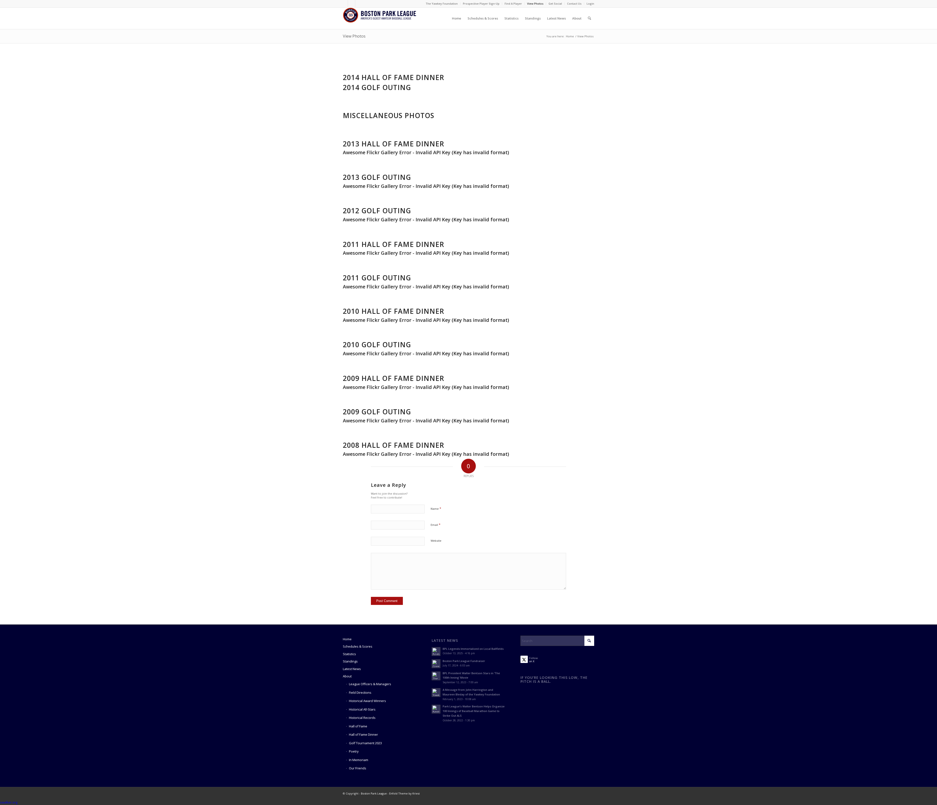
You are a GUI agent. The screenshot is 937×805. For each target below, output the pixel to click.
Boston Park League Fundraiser (464, 661)
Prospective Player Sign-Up (481, 3)
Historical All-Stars (362, 709)
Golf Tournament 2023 (365, 743)
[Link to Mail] (359, 3)
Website (436, 540)
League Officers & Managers (370, 684)
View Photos (535, 3)
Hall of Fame (358, 726)
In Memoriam (358, 760)
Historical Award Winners (367, 701)
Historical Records (362, 717)
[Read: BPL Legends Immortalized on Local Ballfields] (436, 651)
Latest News (352, 669)
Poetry (354, 751)
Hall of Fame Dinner (363, 734)
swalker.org (8, 802)
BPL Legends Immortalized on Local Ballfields (473, 649)
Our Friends (357, 768)
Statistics (349, 654)
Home (347, 639)
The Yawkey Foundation (442, 3)
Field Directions (360, 692)
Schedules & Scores (357, 646)
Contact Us (574, 3)
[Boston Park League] (379, 18)
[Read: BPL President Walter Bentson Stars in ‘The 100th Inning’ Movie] (436, 676)
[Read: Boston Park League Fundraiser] (436, 663)
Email (435, 524)
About (347, 676)
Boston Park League (374, 793)
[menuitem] (441, 3)
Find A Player (513, 3)
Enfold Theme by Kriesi (404, 793)
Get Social (555, 3)
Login (590, 3)
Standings (350, 661)
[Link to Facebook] (344, 3)
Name (436, 508)
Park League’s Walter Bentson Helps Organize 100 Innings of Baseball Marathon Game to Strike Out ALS (474, 710)
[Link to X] (351, 3)
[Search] (589, 18)
